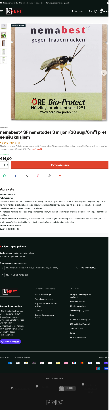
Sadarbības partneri (78, 337)
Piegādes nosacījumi (44, 299)
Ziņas (72, 315)
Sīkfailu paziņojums (78, 306)
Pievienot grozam (60, 165)
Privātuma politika (77, 301)
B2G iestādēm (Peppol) (80, 324)
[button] (7, 162)
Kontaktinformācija (43, 294)
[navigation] (3, 26)
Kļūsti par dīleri (76, 328)
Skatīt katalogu (1, 11)
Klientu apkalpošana (14, 246)
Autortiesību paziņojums (80, 319)
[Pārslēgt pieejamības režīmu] (108, 3)
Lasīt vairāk (37, 149)
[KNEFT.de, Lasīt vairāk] (90, 11)
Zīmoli (72, 333)
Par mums (76, 289)
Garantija (38, 310)
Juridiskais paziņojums (79, 310)
